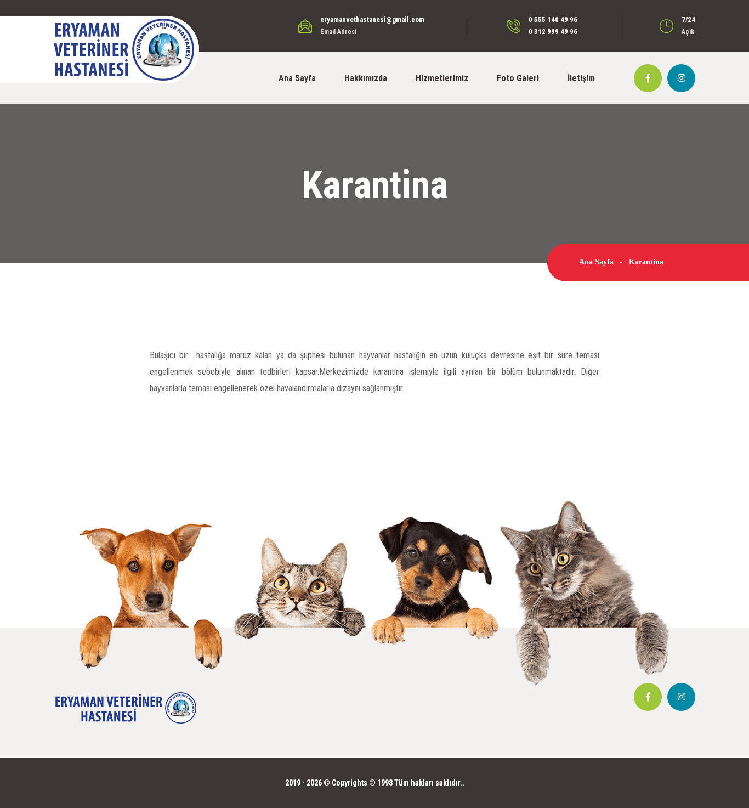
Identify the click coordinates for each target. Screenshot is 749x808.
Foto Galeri (518, 77)
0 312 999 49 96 (553, 31)
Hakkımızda (365, 77)
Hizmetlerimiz (442, 78)
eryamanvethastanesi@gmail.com (372, 19)
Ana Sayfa (297, 77)
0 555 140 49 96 (553, 19)
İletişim (581, 77)
